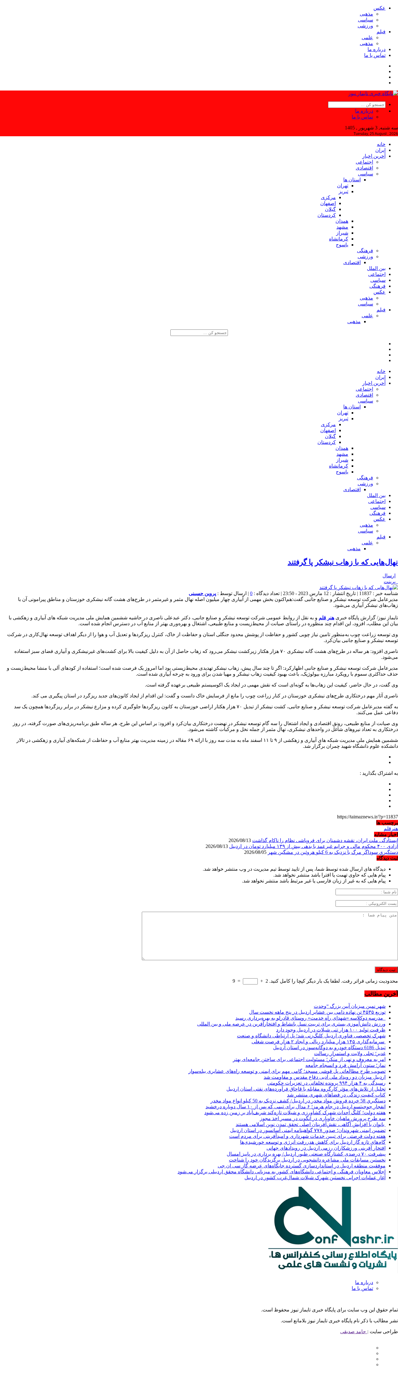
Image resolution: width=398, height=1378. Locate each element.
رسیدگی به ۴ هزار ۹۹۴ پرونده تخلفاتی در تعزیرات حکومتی (326, 1083)
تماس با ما (375, 55)
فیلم (381, 31)
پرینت (391, 581)
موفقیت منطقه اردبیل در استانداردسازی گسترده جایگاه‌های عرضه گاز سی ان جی (302, 1165)
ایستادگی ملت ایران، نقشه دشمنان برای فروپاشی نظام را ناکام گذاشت (325, 840)
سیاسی (365, 19)
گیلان (330, 209)
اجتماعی (364, 162)
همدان (342, 221)
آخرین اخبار (374, 156)
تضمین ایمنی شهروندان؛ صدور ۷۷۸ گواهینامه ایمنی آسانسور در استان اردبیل (308, 1130)
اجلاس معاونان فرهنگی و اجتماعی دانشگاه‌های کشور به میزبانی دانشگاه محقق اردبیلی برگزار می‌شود (282, 1171)
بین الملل (376, 268)
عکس (379, 8)
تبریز (343, 191)
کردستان (326, 215)
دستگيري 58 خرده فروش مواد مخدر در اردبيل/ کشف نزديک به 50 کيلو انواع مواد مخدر (298, 1100)
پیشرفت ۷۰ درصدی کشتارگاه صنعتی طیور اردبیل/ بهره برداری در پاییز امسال (306, 1154)
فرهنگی (365, 250)
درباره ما (377, 49)
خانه (381, 144)
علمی (367, 37)
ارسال (389, 575)
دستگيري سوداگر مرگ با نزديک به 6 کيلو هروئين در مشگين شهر (333, 852)
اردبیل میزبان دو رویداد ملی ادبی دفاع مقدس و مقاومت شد (325, 1077)
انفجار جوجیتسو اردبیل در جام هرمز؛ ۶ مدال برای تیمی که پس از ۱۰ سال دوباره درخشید (296, 1106)
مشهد (342, 227)
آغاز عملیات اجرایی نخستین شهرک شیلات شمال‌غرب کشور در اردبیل (315, 1177)
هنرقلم (391, 828)
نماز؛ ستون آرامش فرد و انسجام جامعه (345, 1065)
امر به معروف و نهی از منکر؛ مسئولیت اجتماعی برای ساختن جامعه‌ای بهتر (309, 1059)
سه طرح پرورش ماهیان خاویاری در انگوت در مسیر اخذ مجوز (323, 1118)
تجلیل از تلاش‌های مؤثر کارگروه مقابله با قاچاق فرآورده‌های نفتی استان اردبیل (306, 1089)
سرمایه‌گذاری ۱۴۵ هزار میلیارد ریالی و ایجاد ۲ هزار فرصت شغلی (319, 1041)
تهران (342, 185)
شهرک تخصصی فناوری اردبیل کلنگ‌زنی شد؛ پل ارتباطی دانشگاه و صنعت (311, 1035)
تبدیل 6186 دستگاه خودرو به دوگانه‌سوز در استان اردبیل (329, 1047)
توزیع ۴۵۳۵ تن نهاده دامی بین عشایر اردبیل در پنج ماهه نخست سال (317, 1012)
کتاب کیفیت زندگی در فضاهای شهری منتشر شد (336, 1094)
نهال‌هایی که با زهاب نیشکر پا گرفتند (343, 562)
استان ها (352, 179)
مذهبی (366, 13)
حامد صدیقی (353, 1331)
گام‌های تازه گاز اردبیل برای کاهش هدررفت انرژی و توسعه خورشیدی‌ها (313, 1142)
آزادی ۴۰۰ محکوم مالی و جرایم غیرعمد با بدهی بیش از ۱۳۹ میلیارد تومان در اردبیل (313, 846)
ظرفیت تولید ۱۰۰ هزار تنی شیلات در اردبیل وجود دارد (331, 1029)
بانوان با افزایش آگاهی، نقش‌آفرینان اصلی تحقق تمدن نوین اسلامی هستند (311, 1124)
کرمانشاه (338, 238)
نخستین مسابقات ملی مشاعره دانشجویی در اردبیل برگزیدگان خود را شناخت (307, 1159)
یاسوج (342, 244)
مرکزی (328, 197)
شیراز (342, 232)
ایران (380, 150)
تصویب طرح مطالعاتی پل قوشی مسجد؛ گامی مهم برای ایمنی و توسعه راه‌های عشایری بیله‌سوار (287, 1071)
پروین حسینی (202, 593)
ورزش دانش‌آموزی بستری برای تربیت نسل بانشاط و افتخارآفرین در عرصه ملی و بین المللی (291, 1024)
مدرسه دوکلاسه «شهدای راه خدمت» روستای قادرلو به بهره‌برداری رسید (310, 1018)
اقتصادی (364, 167)
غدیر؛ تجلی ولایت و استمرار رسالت (350, 1053)
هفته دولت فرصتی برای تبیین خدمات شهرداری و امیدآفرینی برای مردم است (307, 1136)
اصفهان (328, 203)
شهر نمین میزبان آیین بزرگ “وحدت (350, 1006)
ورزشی (365, 25)
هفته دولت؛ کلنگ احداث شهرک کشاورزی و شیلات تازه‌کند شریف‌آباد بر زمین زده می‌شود (295, 1112)
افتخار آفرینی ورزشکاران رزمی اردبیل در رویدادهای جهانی (326, 1148)
